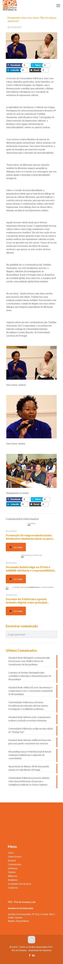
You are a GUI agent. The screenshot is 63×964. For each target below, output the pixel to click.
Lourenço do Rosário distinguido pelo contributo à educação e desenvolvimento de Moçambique (29, 676)
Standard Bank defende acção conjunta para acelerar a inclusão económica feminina (29, 718)
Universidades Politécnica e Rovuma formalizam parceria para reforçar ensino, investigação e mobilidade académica (28, 705)
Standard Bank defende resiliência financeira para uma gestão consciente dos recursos (29, 741)
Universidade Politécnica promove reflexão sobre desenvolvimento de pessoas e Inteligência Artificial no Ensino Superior (28, 781)
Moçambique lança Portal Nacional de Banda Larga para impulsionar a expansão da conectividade (29, 755)
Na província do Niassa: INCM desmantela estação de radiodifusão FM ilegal (28, 768)
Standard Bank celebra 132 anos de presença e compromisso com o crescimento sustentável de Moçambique (30, 691)
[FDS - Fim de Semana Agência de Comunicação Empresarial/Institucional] (10, 5)
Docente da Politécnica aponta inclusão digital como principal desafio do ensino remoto (26, 602)
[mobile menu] (58, 5)
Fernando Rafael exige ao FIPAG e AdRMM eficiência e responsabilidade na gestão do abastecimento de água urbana (31, 572)
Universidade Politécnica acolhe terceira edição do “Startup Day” (30, 730)
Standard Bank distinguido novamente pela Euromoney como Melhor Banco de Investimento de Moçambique (29, 661)
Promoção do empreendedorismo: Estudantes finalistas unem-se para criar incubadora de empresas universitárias (29, 540)
